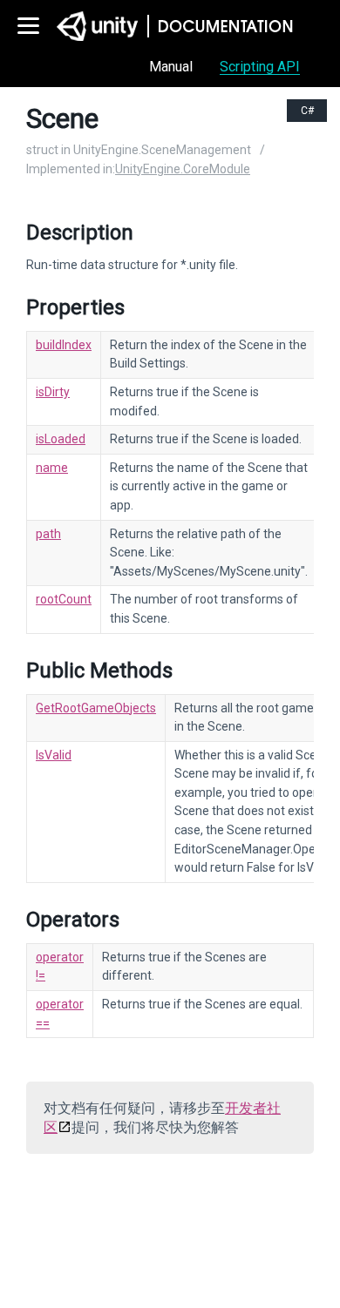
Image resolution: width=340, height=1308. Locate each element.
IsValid (53, 755)
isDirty (53, 392)
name (52, 468)
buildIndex (64, 345)
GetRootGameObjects (96, 708)
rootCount (64, 599)
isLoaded (60, 439)
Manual (171, 66)
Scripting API (260, 66)
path (48, 534)
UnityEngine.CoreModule (182, 169)
